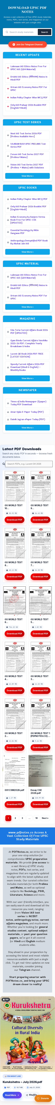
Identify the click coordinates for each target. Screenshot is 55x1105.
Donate (45, 1098)
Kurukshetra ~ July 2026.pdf (22, 1082)
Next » (45, 818)
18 (36, 818)
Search (44, 32)
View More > (28, 176)
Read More (10, 1095)
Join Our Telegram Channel (28, 44)
